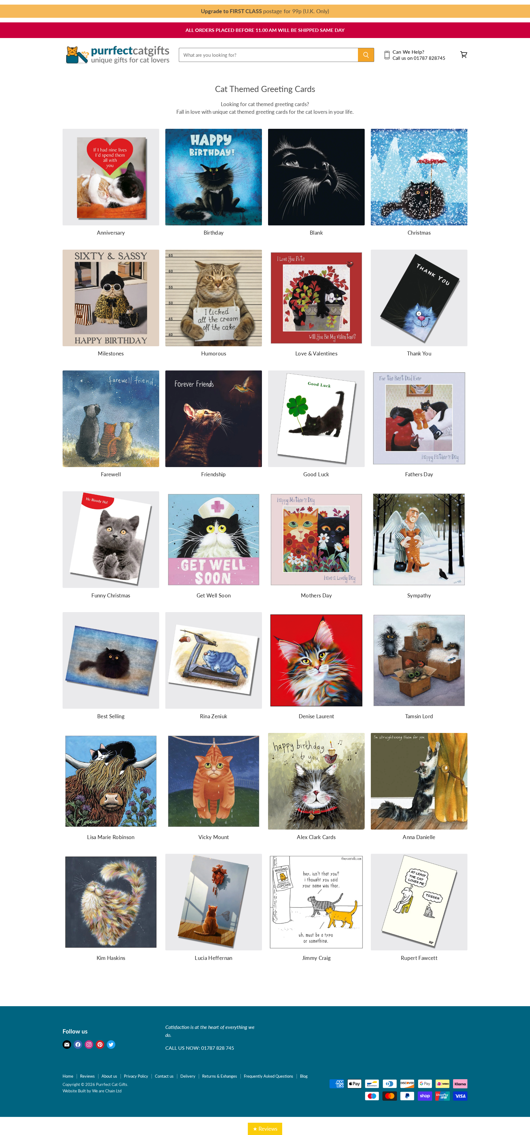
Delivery (187, 1076)
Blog (304, 1076)
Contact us (164, 1076)
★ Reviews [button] (265, 1128)
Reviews (87, 1076)
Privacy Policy (136, 1076)
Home (68, 1076)
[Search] (366, 55)
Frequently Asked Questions (268, 1076)
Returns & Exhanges (219, 1076)
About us (109, 1076)
